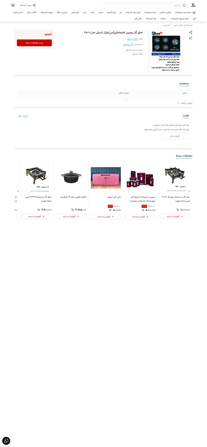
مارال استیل (132, 38)
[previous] (189, 191)
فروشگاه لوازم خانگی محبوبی (183, 25)
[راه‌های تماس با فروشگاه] (6, 441)
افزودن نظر (23, 116)
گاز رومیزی (166, 25)
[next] (18, 191)
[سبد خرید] (13, 5)
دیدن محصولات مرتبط (34, 42)
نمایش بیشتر (186, 103)
